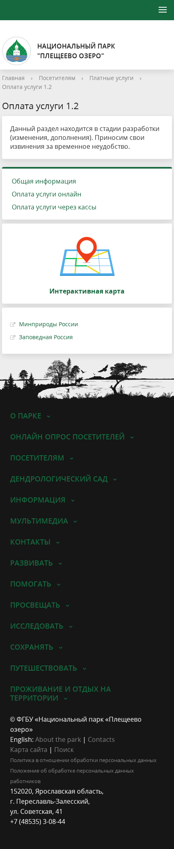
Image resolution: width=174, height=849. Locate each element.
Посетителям (57, 78)
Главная (13, 78)
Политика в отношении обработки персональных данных (83, 760)
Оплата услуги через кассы (54, 207)
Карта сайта (28, 749)
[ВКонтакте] (16, 832)
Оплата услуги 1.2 (27, 87)
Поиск (64, 749)
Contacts (101, 739)
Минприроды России (48, 324)
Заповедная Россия (46, 337)
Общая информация (44, 181)
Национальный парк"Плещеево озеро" (76, 51)
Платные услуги (111, 78)
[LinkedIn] (32, 832)
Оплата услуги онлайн (46, 194)
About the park (58, 739)
